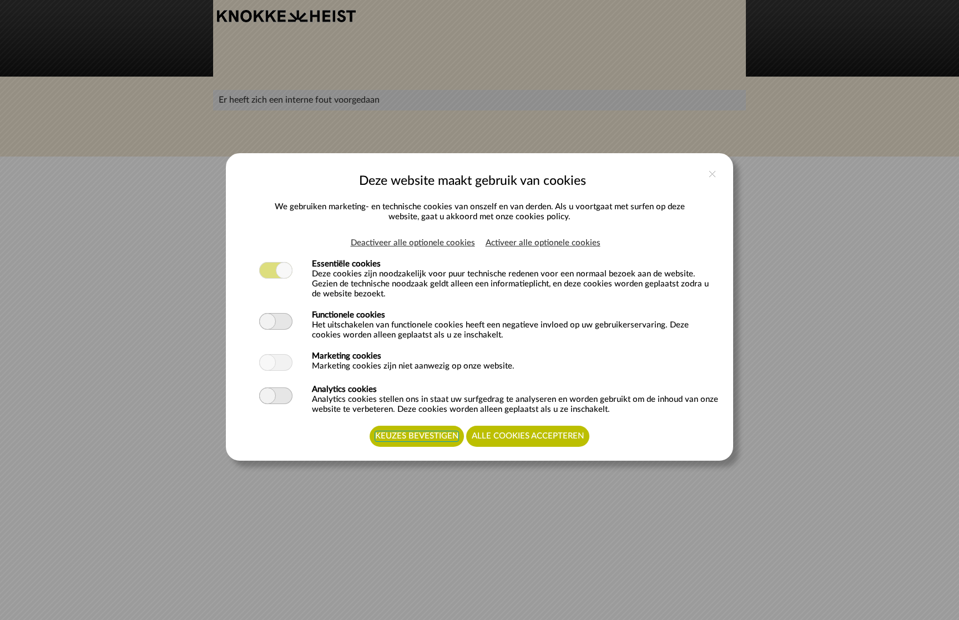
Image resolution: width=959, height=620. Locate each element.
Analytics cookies (344, 389)
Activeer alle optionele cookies (543, 243)
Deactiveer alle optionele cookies (413, 243)
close (712, 174)
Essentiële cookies (346, 264)
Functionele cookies (348, 315)
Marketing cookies (346, 356)
